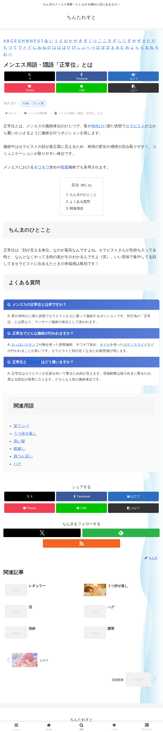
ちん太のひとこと (83, 194)
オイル (105, 344)
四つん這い (23, 456)
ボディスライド (135, 344)
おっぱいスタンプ (25, 344)
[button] (133, 88)
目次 (75, 185)
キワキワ (41, 167)
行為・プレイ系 (33, 103)
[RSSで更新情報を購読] (81, 543)
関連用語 (76, 208)
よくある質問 (80, 201)
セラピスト (135, 126)
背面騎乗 (34, 362)
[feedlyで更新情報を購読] (121, 533)
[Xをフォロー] (42, 533)
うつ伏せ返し (25, 433)
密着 (64, 167)
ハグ (17, 464)
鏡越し (19, 448)
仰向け (97, 126)
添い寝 (19, 441)
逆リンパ (21, 426)
